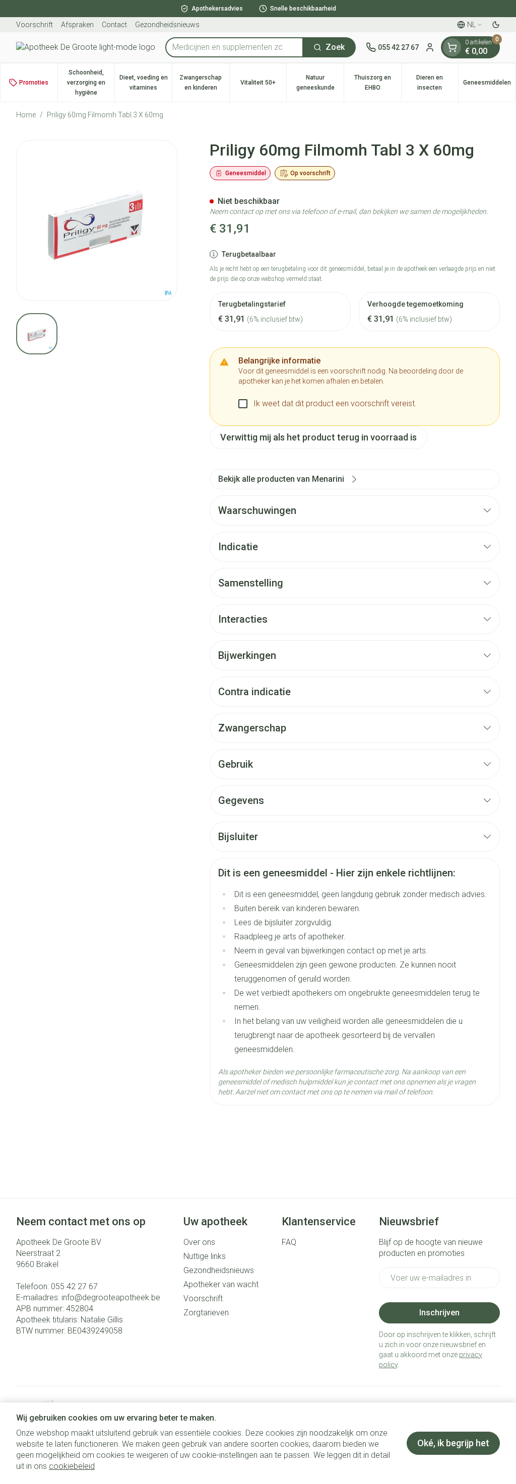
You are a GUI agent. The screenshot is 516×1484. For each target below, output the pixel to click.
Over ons (199, 1242)
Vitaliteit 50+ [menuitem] (263, 85)
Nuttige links (204, 1256)
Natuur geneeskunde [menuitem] (320, 82)
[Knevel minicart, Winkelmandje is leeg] (452, 47)
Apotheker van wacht (221, 1284)
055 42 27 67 (74, 1286)
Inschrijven (439, 1312)
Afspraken (77, 25)
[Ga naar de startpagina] (85, 47)
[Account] (430, 47)
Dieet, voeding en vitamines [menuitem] (145, 82)
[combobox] (234, 47)
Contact (114, 25)
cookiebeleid (72, 1466)
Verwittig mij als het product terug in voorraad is (318, 437)
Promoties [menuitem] (33, 82)
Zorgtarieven (206, 1312)
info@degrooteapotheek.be (110, 1297)
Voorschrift (34, 25)
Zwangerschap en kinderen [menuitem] (204, 82)
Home (26, 115)
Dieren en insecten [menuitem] (437, 82)
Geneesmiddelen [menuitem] (489, 85)
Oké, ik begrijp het (453, 1443)
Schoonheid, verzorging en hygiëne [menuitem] (90, 82)
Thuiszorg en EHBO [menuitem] (377, 82)
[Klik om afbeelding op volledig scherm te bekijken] (97, 220)
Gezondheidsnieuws (167, 25)
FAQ (289, 1242)
